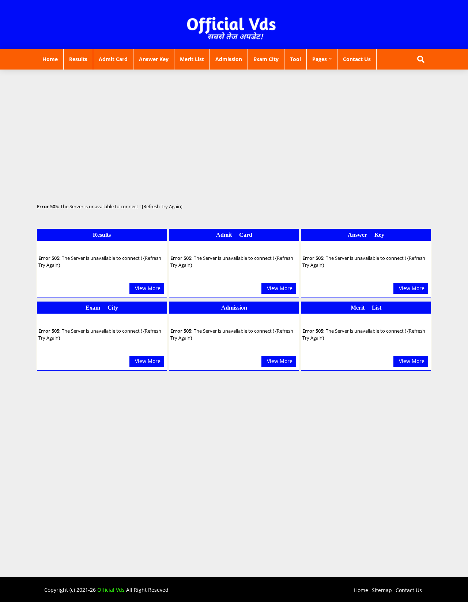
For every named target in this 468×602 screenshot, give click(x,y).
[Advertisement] (234, 122)
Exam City (266, 59)
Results (78, 59)
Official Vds (111, 589)
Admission (228, 59)
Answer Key (154, 59)
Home (50, 59)
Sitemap (382, 590)
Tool (295, 59)
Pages (319, 59)
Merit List (192, 59)
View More (148, 288)
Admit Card (113, 59)
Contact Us (357, 59)
